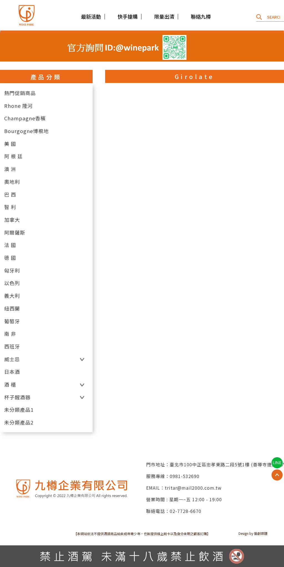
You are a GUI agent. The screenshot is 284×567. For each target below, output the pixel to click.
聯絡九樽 (201, 16)
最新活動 (91, 16)
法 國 (10, 244)
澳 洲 (10, 169)
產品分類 (46, 77)
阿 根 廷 (13, 156)
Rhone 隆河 (18, 105)
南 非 (10, 333)
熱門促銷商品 (20, 93)
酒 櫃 (10, 384)
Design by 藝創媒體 (253, 533)
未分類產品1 (19, 409)
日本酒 (12, 371)
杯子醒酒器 (17, 397)
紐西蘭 (12, 308)
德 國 (10, 257)
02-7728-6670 (185, 511)
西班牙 (12, 346)
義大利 (12, 295)
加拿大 (12, 219)
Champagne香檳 (25, 118)
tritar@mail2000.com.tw (193, 487)
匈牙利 (12, 270)
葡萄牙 (12, 321)
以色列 (12, 282)
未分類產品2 (19, 422)
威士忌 (12, 359)
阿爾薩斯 (14, 232)
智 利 (10, 207)
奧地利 (12, 181)
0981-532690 (184, 476)
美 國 (10, 143)
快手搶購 (128, 16)
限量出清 (164, 16)
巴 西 (10, 194)
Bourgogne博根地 (26, 131)
